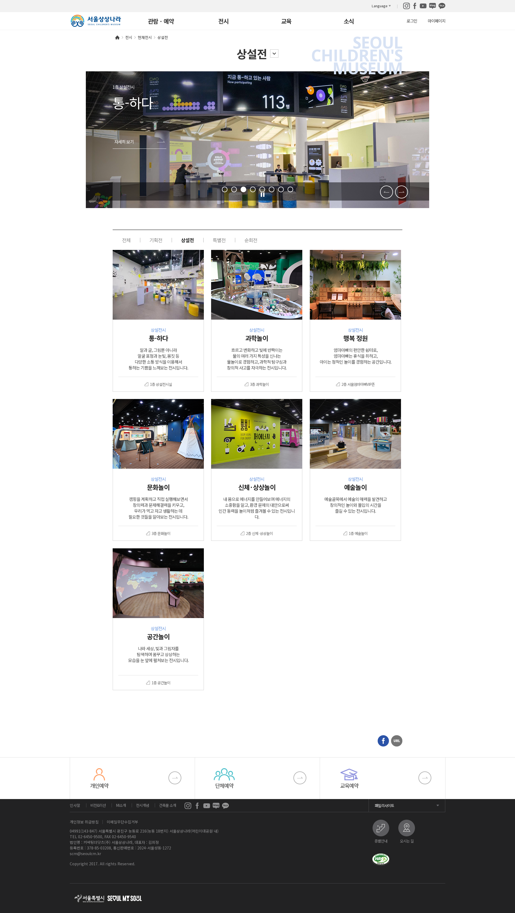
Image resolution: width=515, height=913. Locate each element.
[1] (224, 189)
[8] (290, 189)
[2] (234, 189)
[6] (271, 189)
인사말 (75, 805)
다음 (401, 192)
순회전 (250, 240)
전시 (223, 21)
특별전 (219, 240)
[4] (253, 189)
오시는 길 (407, 840)
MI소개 (121, 805)
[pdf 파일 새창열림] (381, 859)
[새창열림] (406, 5)
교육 (286, 21)
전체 (126, 240)
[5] (262, 189)
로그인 (412, 21)
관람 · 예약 (161, 21)
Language (380, 5)
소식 (349, 21)
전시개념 (142, 805)
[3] (243, 189)
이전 (386, 192)
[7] (281, 189)
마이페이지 (436, 21)
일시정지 (263, 195)
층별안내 (380, 840)
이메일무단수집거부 (122, 822)
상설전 (252, 53)
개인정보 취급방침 (84, 822)
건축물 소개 (167, 805)
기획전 (155, 240)
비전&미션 (98, 805)
